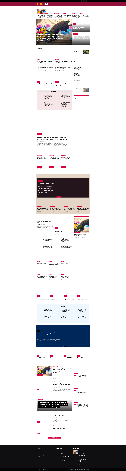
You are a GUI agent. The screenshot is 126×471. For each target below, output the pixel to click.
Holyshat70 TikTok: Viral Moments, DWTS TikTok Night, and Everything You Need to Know (69, 359)
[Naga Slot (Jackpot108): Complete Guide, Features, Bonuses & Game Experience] (43, 291)
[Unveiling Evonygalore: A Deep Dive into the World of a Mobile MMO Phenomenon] (70, 291)
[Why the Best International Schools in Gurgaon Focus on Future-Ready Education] (40, 104)
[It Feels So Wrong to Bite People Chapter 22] (86, 84)
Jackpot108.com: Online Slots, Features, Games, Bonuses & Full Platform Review (41, 158)
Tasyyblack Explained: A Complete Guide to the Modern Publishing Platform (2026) (45, 84)
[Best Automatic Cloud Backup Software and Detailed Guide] (43, 203)
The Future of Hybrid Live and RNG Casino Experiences (82, 310)
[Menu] (37, 1)
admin (38, 86)
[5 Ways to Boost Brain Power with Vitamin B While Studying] (76, 11)
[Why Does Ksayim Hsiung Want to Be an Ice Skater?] (54, 164)
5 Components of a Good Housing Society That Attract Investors (78, 62)
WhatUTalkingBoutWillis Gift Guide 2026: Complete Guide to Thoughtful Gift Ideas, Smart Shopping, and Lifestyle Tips (52, 139)
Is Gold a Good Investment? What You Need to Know (44, 62)
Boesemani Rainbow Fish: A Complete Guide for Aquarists (82, 358)
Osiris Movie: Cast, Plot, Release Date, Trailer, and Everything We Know (54, 158)
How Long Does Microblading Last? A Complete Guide (62, 230)
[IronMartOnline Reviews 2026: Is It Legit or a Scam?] (63, 55)
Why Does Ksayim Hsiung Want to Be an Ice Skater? (53, 169)
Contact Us (60, 0)
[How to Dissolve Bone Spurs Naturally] (57, 452)
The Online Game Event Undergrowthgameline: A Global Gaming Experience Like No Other (48, 317)
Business (77, 3)
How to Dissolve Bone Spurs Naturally (66, 451)
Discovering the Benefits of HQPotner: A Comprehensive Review (55, 209)
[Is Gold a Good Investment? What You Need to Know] (45, 55)
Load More (54, 437)
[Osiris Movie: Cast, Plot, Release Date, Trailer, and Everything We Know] (54, 152)
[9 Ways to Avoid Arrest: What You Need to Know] (84, 11)
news (52, 3)
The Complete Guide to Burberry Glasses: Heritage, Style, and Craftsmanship (47, 246)
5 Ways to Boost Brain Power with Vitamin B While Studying (76, 16)
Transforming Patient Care (67, 16)
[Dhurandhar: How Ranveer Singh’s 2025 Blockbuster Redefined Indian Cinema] (66, 164)
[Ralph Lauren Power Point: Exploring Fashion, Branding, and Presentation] (39, 240)
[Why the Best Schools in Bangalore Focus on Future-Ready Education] (58, 96)
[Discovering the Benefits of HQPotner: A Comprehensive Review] (56, 203)
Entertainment (39, 133)
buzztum (40, 469)
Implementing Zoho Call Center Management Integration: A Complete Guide (83, 209)
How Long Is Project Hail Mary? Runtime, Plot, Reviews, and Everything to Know (66, 158)
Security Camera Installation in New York (43, 358)
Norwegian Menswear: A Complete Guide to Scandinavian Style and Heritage (65, 240)
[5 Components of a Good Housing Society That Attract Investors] (86, 63)
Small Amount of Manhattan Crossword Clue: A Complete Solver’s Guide (65, 317)
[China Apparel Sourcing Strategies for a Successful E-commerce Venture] (86, 75)
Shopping (83, 3)
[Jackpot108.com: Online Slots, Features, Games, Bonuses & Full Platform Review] (42, 152)
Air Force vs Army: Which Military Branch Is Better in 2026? (55, 359)
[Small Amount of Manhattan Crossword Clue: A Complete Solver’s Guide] (58, 318)
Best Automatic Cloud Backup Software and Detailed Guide (42, 209)
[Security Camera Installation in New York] (43, 353)
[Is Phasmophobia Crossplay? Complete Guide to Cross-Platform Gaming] (75, 318)
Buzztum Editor (39, 42)
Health (66, 3)
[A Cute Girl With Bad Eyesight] (86, 52)
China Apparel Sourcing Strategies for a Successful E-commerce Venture (78, 74)
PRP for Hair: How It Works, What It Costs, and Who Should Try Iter (54, 264)
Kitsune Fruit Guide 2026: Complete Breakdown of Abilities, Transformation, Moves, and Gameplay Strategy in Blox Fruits (82, 376)
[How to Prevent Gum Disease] (86, 57)
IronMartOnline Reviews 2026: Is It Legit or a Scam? (63, 62)
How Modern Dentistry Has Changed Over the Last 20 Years (48, 334)
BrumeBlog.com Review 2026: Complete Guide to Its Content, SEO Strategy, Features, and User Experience (82, 405)
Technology (57, 3)
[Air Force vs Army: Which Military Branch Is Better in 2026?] (56, 353)
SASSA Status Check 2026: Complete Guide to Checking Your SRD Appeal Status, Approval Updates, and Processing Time (82, 391)
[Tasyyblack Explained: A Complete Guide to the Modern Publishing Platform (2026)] (45, 78)
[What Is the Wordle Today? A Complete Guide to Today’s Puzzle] (83, 291)
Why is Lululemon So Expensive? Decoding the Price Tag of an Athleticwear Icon (66, 246)
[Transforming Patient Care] (67, 11)
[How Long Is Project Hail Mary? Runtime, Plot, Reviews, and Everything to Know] (66, 152)
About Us (44, 0)
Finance (90, 3)
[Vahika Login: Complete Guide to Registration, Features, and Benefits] (63, 78)
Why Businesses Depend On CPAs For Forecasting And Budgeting (62, 68)
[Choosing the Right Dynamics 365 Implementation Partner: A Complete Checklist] (50, 11)
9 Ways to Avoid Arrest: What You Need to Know (85, 16)
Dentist (64, 346)
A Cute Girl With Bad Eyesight (77, 51)
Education (72, 3)
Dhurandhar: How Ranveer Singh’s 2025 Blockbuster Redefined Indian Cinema (66, 169)
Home (40, 0)
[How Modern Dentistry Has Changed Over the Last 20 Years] (76, 336)
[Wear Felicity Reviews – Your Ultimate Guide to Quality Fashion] (86, 90)
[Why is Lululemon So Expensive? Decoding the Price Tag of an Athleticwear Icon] (57, 247)
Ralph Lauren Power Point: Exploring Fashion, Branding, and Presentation (48, 239)
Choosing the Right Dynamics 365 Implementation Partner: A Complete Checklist (50, 16)
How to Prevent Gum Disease (78, 56)
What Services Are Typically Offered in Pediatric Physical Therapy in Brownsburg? (42, 277)
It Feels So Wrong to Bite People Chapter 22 (78, 84)
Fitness (73, 13)
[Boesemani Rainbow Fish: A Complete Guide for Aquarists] (83, 353)
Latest (47, 13)
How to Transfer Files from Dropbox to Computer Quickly (69, 209)
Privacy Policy (48, 0)
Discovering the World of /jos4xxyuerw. (78, 80)
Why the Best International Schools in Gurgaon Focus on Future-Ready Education (48, 104)
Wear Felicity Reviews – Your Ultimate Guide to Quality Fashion (78, 90)
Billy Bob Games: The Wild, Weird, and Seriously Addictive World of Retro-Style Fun (55, 298)
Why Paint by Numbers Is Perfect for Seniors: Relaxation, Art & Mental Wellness (53, 277)
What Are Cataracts (64, 263)
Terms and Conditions (55, 0)
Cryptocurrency (39, 13)
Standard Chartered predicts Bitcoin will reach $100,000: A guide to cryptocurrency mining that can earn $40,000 (41, 16)
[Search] (88, 1)
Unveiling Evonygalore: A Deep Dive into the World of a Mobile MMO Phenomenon (70, 298)
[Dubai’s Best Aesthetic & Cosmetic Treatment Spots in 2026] (66, 271)
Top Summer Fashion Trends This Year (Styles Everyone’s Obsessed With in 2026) (45, 221)
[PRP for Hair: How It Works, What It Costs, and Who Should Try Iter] (54, 258)
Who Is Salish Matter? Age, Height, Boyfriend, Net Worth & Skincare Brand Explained (42, 169)
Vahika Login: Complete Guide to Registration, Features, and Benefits (62, 84)
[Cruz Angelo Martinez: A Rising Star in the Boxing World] (86, 69)
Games (95, 3)
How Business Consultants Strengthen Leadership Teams (45, 68)
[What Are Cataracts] (66, 258)
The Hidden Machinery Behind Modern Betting (48, 310)
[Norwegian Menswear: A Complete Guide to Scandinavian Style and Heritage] (57, 240)
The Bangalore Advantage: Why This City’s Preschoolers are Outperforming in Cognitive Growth (65, 104)
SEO (87, 3)
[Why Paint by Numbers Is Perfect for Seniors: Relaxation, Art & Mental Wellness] (54, 271)
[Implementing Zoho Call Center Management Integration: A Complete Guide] (83, 203)
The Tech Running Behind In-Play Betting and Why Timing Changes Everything (65, 310)
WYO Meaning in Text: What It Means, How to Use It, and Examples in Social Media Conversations (48, 96)
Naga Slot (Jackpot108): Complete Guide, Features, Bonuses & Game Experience (42, 298)
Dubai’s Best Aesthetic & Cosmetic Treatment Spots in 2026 (66, 277)
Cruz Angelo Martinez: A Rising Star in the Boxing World (78, 68)
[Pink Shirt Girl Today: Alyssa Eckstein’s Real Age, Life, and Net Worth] (57, 458)
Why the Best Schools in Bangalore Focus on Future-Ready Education (65, 95)
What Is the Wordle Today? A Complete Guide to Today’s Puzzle (83, 298)
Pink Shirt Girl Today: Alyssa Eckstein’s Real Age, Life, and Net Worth (66, 457)
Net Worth (76, 373)
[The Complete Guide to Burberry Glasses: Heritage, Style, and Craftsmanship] (39, 247)
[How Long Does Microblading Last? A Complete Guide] (63, 224)
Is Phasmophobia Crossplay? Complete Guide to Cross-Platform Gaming (82, 317)
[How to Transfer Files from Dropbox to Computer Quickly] (70, 203)
